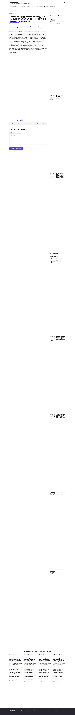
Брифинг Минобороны (15, 9)
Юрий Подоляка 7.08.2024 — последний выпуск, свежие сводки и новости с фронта (60, 97)
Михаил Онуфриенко (14, 6)
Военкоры (13, 2)
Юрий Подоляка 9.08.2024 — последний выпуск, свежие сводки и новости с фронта (60, 19)
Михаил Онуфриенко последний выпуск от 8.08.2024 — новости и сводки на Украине (29, 659)
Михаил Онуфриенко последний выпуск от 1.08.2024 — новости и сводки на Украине (58, 659)
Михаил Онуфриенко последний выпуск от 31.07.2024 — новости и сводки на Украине (15, 674)
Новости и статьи (25, 9)
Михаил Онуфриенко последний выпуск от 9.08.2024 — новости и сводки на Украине (15, 659)
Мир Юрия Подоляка (25, 6)
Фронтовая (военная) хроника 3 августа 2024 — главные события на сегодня (60, 494)
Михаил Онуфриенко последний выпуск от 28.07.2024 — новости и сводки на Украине (59, 674)
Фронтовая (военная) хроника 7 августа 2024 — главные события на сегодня (60, 416)
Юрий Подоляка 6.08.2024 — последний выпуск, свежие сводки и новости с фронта (60, 175)
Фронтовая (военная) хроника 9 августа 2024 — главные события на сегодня (60, 260)
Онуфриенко (11, 13)
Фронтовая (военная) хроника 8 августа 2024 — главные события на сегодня (60, 338)
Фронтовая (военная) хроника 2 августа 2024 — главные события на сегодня (60, 571)
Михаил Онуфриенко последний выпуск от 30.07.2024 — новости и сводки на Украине (30, 674)
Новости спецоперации (49, 6)
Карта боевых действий (37, 6)
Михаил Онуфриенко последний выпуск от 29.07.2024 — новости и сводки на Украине (44, 674)
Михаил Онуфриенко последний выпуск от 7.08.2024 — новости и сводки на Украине (44, 659)
